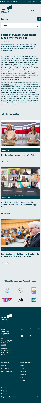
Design (14, 62)
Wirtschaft (16, 64)
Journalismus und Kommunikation (27, 62)
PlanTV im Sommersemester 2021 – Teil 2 (18, 155)
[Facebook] (30, 329)
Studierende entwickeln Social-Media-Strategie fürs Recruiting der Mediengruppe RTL (19, 204)
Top (38, 397)
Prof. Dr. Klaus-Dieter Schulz (20, 88)
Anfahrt (3, 335)
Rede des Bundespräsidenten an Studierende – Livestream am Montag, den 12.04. (20, 255)
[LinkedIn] (23, 329)
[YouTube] (23, 336)
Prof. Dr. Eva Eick (8, 84)
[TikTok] (30, 336)
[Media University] (6, 9)
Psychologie (5, 64)
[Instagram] (38, 329)
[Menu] (38, 10)
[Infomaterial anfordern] (39, 19)
